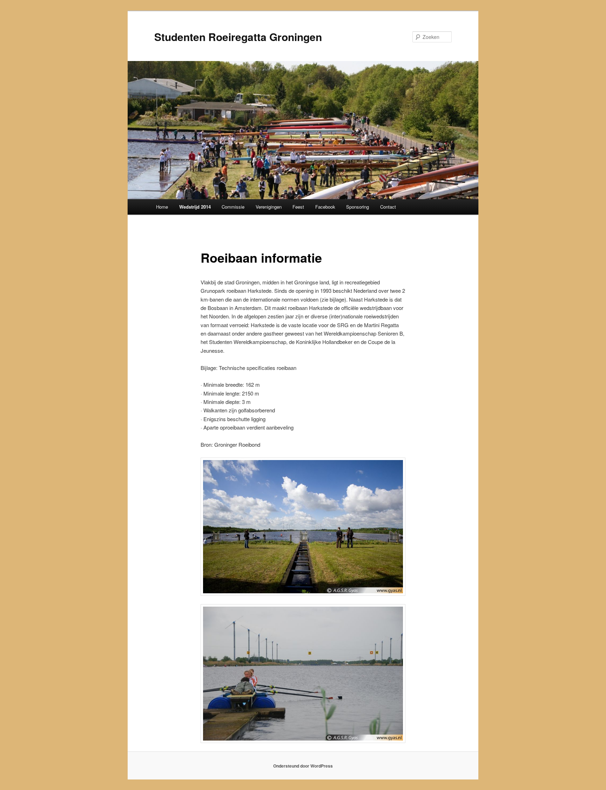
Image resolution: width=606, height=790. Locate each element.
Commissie (233, 206)
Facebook (325, 206)
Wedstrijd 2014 (195, 206)
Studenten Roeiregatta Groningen (238, 36)
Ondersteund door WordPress (303, 766)
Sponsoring (357, 206)
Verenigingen (269, 206)
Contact (388, 206)
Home (162, 206)
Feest (298, 206)
